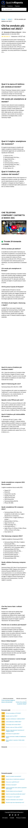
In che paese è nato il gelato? (13, 796)
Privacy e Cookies (21, 817)
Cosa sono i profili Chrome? (12, 782)
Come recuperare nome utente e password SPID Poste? (16, 788)
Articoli (3, 6)
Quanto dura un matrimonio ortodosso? (15, 779)
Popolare (17, 6)
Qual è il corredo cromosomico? (13, 776)
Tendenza (10, 6)
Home (3, 19)
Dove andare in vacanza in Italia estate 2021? (15, 740)
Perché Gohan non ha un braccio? (14, 791)
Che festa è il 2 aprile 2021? (12, 733)
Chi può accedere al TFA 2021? (13, 713)
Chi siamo (5, 817)
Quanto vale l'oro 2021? (11, 716)
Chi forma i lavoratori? (11, 784)
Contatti (12, 817)
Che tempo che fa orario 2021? (13, 724)
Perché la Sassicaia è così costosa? (14, 799)
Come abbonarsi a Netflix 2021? (13, 721)
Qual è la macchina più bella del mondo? (15, 794)
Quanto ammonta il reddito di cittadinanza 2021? (16, 737)
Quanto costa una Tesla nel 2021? (14, 727)
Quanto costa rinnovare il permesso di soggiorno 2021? (15, 731)
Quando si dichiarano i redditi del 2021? (15, 718)
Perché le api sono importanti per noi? (15, 802)
